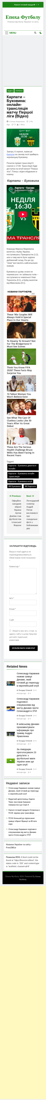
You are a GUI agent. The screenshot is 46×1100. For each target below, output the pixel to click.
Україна (19, 91)
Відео (10, 91)
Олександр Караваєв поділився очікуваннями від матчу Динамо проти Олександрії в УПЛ (28, 705)
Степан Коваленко (17, 121)
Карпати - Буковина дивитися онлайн (22, 467)
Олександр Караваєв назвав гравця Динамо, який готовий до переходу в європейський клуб (28, 679)
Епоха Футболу (23, 17)
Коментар (14, 566)
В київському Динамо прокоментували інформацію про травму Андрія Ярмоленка (28, 730)
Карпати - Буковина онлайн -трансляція (21, 475)
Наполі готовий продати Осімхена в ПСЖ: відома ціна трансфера (22, 5)
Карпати (10, 154)
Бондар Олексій (25, 690)
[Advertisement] (23, 61)
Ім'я (11, 598)
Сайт (11, 620)
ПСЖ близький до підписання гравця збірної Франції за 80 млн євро (22, 821)
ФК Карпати (30, 486)
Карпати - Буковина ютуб (20, 481)
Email (12, 609)
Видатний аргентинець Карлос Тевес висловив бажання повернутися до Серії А (21, 802)
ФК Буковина (14, 486)
